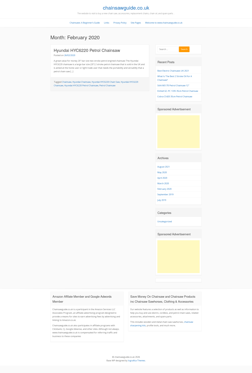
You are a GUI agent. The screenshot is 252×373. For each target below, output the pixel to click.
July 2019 (161, 200)
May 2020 (162, 172)
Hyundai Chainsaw (81, 81)
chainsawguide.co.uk (126, 7)
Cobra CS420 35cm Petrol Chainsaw (174, 96)
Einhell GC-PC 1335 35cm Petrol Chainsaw (177, 91)
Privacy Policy (120, 22)
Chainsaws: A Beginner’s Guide (85, 22)
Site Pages (136, 22)
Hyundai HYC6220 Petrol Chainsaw (87, 50)
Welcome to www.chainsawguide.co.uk (163, 22)
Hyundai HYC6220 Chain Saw (106, 81)
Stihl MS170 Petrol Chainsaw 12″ (173, 85)
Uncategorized (164, 221)
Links (106, 22)
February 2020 (164, 188)
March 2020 (163, 183)
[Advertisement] (178, 131)
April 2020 (162, 177)
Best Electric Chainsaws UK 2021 (173, 70)
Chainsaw (66, 81)
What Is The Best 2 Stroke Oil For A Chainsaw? (174, 78)
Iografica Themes (136, 360)
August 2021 (163, 166)
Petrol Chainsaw (107, 85)
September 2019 (165, 194)
